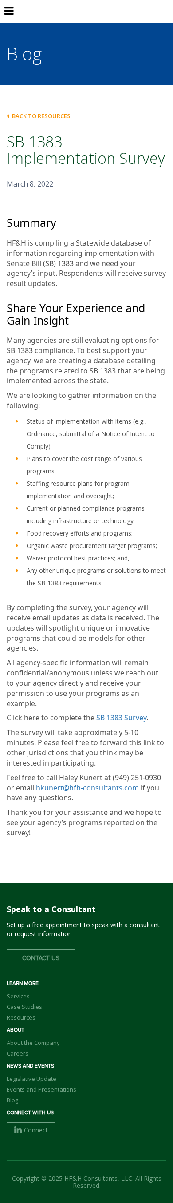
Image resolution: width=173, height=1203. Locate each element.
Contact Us (40, 958)
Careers (17, 1053)
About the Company (33, 1043)
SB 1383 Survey (121, 718)
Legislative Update (31, 1079)
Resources (21, 1017)
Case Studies (24, 1007)
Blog (12, 1100)
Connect (36, 1130)
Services (18, 996)
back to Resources (41, 116)
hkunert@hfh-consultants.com (87, 788)
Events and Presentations (41, 1089)
